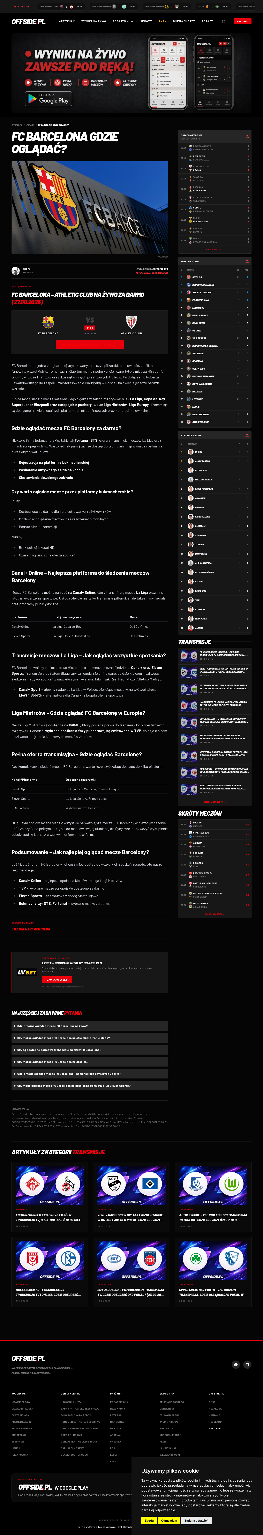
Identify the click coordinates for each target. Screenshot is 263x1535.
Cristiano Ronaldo (171, 1401)
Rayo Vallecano (202, 383)
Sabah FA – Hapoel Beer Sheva (80, 1408)
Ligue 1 (16, 1448)
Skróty (146, 21)
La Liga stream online (31, 929)
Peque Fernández (204, 489)
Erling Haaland (169, 1415)
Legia (113, 1454)
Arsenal (115, 1434)
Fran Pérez (200, 618)
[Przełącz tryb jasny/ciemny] (223, 21)
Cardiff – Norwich (72, 1434)
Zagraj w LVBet (57, 979)
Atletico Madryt (202, 292)
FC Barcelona (200, 300)
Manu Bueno (201, 554)
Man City (115, 1428)
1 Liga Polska (20, 1454)
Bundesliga (19, 1434)
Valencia (198, 353)
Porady (207, 21)
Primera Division (22, 1428)
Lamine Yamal (167, 1448)
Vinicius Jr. (166, 1428)
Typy (162, 21)
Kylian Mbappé (168, 1421)
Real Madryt (200, 315)
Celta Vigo (198, 368)
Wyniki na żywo (93, 21)
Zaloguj (242, 21)
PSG (112, 1448)
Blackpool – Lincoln (74, 1454)
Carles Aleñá (202, 516)
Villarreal (199, 338)
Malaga (197, 391)
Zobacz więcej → (215, 249)
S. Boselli (200, 526)
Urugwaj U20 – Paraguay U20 (79, 1428)
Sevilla (197, 277)
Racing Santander (203, 376)
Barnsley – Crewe (72, 1448)
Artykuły (67, 21)
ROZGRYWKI (121, 21)
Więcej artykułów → (214, 802)
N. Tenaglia (201, 470)
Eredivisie (18, 1441)
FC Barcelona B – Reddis (76, 1415)
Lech (113, 1461)
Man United (117, 1421)
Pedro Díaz (200, 591)
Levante (197, 399)
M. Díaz (198, 452)
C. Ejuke (199, 581)
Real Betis (198, 322)
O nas (212, 1401)
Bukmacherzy (184, 21)
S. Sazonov (200, 535)
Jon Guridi (200, 498)
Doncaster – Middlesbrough (79, 1441)
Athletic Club (200, 421)
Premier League (21, 1421)
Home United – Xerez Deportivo (80, 1421)
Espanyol (198, 307)
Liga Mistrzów (21, 1401)
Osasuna (197, 360)
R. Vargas (200, 609)
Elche (196, 406)
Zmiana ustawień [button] (197, 1520)
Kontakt (214, 1415)
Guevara (199, 507)
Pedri (162, 1441)
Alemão (199, 628)
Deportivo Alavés (203, 284)
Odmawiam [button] (169, 1520)
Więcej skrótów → (215, 914)
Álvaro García (202, 461)
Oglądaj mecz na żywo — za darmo (92, 344)
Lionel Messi (167, 1408)
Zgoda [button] (149, 1520)
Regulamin (215, 1421)
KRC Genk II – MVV (71, 1401)
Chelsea (115, 1441)
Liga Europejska (22, 1408)
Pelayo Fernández (204, 572)
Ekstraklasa (20, 1415)
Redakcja (215, 1408)
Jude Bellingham (170, 1434)
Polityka (215, 1428)
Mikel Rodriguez (203, 479)
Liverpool (116, 1415)
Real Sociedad (200, 414)
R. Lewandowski (169, 1454)
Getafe (196, 330)
